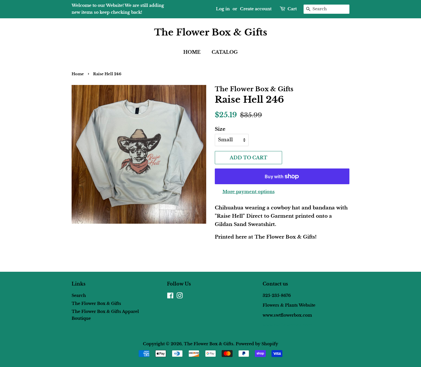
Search (79, 295)
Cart (292, 8)
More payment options (249, 191)
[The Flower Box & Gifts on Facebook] (170, 296)
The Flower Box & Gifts (210, 32)
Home (191, 52)
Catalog (225, 52)
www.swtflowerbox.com (287, 325)
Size (220, 129)
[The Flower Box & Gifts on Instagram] (179, 296)
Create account (256, 8)
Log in (223, 8)
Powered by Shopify (257, 343)
